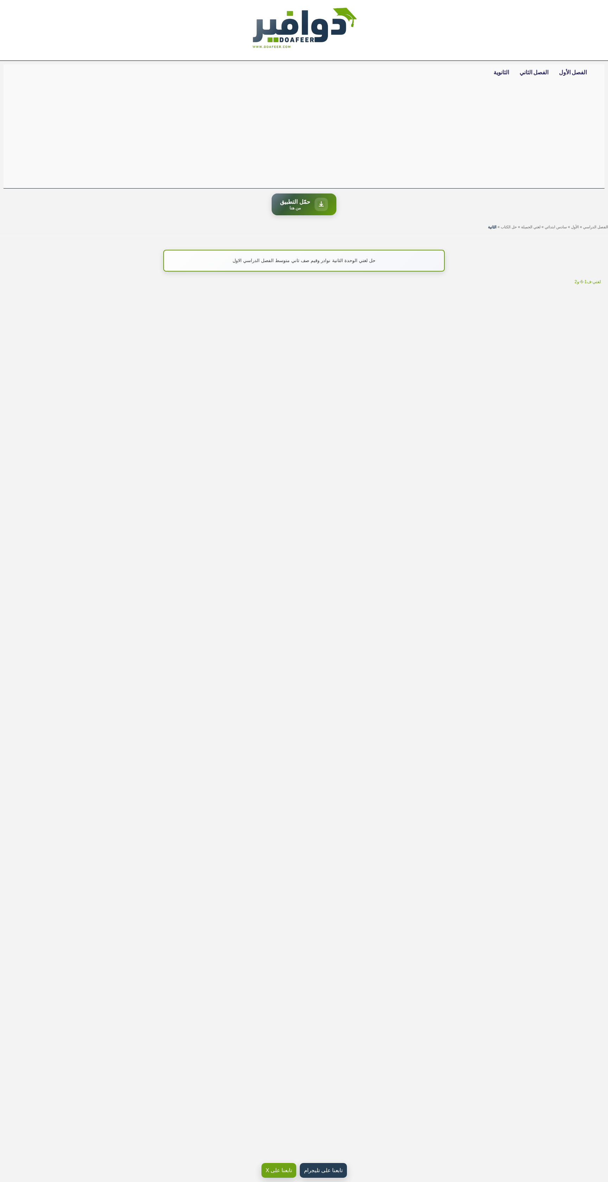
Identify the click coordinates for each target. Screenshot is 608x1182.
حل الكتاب (509, 227)
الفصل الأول (573, 72)
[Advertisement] (304, 135)
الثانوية (501, 72)
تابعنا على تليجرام (323, 1170)
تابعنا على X (279, 1170)
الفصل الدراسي (595, 227)
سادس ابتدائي (556, 227)
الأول (575, 227)
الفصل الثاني (534, 72)
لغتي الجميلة (530, 227)
